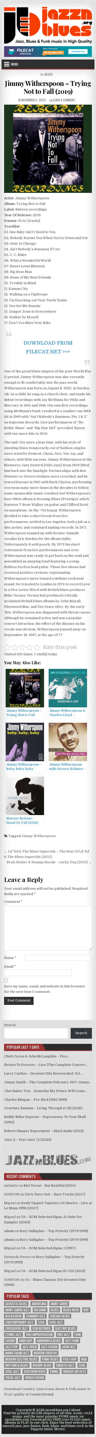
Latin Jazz (69, 1346)
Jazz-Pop (11, 1346)
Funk (77, 1334)
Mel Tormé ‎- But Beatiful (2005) (50, 1185)
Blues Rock (71, 1309)
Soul (82, 1365)
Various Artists (74, 1371)
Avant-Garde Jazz (17, 1309)
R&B (84, 1359)
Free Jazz (63, 1334)
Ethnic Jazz (13, 1334)
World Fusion (34, 1377)
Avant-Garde (59, 1303)
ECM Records (42, 1328)
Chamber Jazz (35, 1316)
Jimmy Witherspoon (39, 836)
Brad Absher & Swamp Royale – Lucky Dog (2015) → (49, 862)
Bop (86, 1309)
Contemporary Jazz (19, 1322)
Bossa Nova (13, 1316)
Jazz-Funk (72, 1340)
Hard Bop (25, 1340)
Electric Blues (65, 1328)
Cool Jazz (56, 1322)
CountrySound (41, 1394)
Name (10, 958)
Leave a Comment (64, 100)
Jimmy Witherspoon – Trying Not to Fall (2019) (48, 87)
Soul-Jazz (12, 1371)
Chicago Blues (60, 1316)
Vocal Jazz (12, 1377)
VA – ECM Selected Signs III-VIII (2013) (53, 1271)
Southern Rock (34, 1371)
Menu (14, 64)
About (75, 1410)
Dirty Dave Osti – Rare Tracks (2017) (55, 1194)
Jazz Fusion (49, 1346)
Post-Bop (70, 1359)
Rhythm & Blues (16, 1365)
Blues (49, 74)
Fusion (10, 1340)
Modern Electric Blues (21, 1359)
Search (10, 1025)
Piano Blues (50, 1359)
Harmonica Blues (49, 1340)
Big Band (40, 1309)
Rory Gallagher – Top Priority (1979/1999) (54, 1231)
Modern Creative (45, 1353)
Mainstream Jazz (17, 1353)
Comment (13, 902)
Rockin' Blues (42, 1365)
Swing (54, 1371)
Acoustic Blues (16, 1303)
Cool (41, 1322)
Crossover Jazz (16, 1328)
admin (9, 1231)
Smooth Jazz (65, 1365)
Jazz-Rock (30, 1346)
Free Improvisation (39, 1334)
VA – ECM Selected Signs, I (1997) (48, 1248)
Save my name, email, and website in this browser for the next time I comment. (44, 989)
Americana (39, 1303)
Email (10, 966)
